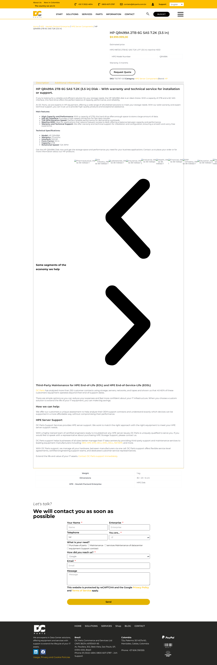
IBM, (84, 443)
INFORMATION (113, 14)
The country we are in (45, 6)
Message (72, 571)
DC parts (180, 14)
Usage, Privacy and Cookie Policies (51, 657)
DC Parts (40, 390)
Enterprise (115, 522)
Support (162, 4)
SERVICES (87, 14)
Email (70, 561)
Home (36, 26)
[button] (147, 14)
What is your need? (78, 542)
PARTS (99, 14)
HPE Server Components (82, 26)
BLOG (128, 626)
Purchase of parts (78, 545)
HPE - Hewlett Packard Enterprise (55, 26)
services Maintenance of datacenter (125, 545)
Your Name (74, 522)
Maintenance (96, 545)
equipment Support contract (83, 548)
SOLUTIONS (72, 14)
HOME (77, 626)
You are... (114, 532)
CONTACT (129, 14)
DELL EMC (102, 443)
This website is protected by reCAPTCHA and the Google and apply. (108, 589)
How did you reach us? (80, 552)
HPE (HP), (91, 443)
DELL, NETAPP (115, 443)
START (59, 14)
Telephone (73, 532)
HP (166, 78)
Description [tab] (42, 83)
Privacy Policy (141, 587)
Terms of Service (81, 590)
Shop (118, 626)
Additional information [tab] (67, 83)
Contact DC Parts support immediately (97, 456)
